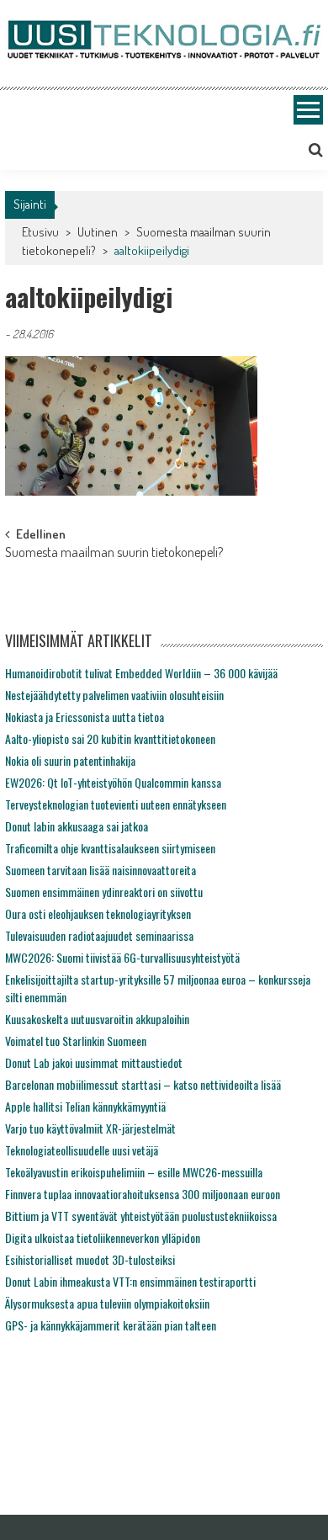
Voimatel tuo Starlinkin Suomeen (75, 1040)
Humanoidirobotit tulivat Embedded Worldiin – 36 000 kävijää (141, 673)
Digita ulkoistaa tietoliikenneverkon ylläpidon (102, 1237)
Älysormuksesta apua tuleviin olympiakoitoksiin (107, 1303)
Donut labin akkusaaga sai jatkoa (76, 826)
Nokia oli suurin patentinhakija (70, 760)
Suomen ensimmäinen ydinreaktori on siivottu (104, 891)
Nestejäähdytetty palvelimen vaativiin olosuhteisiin (114, 695)
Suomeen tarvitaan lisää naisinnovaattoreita (100, 870)
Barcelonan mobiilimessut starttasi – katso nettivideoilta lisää (143, 1084)
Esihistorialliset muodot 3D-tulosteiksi (90, 1259)
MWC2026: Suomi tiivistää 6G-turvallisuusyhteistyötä (122, 957)
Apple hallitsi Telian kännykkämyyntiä (85, 1106)
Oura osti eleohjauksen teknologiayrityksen (98, 913)
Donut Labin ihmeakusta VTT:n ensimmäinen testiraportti (130, 1281)
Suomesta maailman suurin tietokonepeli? (114, 553)
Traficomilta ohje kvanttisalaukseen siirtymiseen (110, 848)
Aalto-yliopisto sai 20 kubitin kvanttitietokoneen (110, 738)
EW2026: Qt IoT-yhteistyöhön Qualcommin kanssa (113, 782)
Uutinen (97, 232)
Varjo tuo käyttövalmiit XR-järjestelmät (90, 1128)
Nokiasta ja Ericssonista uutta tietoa (84, 716)
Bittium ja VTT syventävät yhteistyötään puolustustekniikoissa (141, 1215)
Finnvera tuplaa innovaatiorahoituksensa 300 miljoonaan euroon (142, 1194)
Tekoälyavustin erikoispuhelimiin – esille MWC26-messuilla (133, 1172)
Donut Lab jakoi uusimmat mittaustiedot (94, 1062)
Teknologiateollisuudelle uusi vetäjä (81, 1150)
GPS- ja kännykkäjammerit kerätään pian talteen (110, 1325)
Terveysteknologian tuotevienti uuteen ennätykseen (115, 804)
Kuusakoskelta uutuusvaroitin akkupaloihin (97, 1019)
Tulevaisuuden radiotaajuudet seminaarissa (99, 935)
